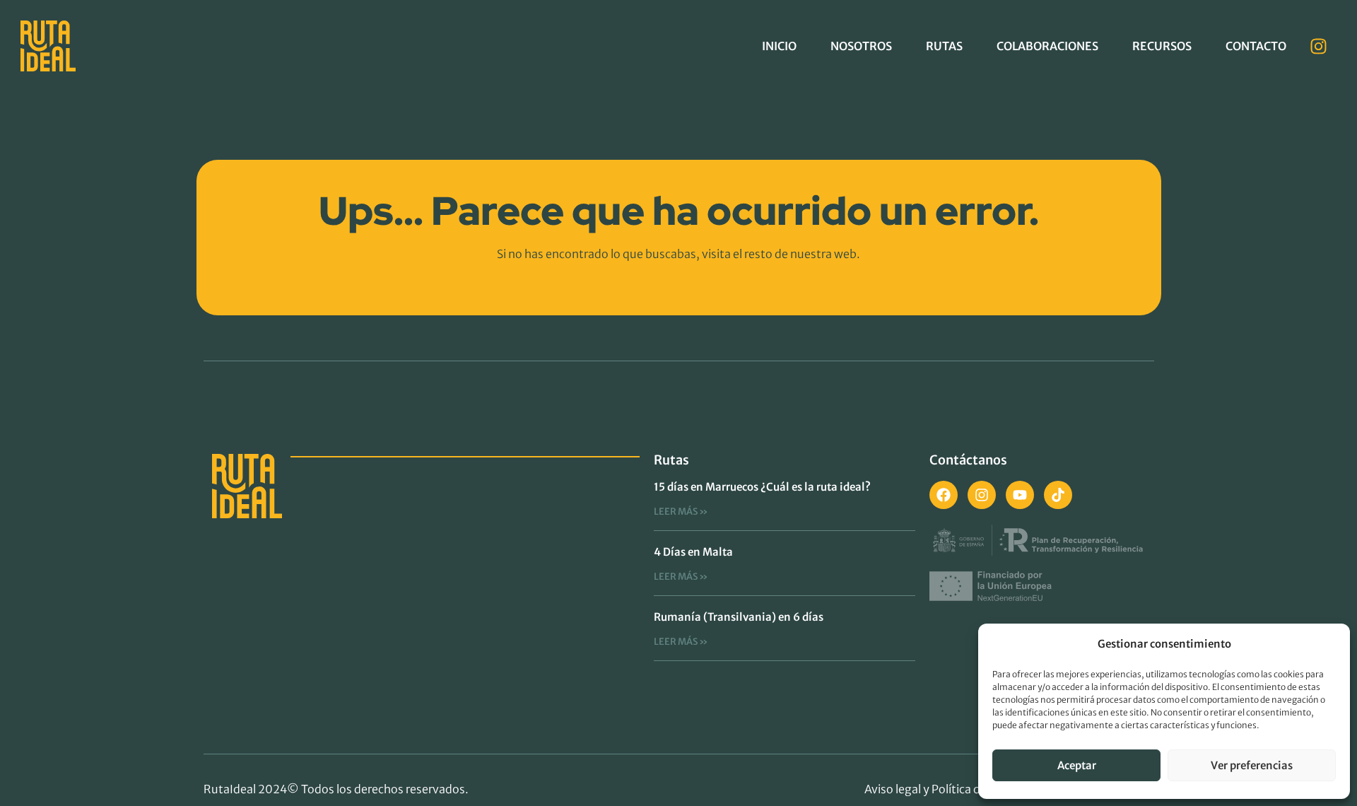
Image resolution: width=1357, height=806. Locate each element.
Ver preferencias (1252, 765)
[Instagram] (1319, 46)
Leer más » (681, 512)
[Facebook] (943, 495)
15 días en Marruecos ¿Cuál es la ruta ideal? (762, 486)
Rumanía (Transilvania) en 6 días (738, 617)
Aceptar (1076, 765)
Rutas (944, 46)
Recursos (1162, 46)
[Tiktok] (1058, 495)
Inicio (779, 46)
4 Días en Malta (693, 552)
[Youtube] (1020, 495)
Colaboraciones (1047, 46)
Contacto (1256, 46)
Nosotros (861, 46)
